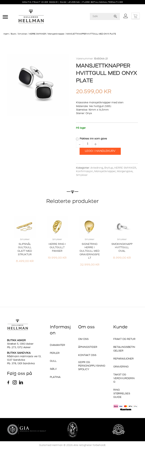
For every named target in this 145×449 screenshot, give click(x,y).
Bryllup (108, 168)
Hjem (6, 34)
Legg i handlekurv (100, 151)
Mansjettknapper (56, 34)
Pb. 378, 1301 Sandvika (21, 363)
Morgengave (125, 171)
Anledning (96, 168)
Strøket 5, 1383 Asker (20, 344)
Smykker (22, 34)
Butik (13, 34)
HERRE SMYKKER (37, 34)
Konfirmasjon (84, 171)
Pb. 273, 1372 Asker (19, 347)
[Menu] (5, 17)
